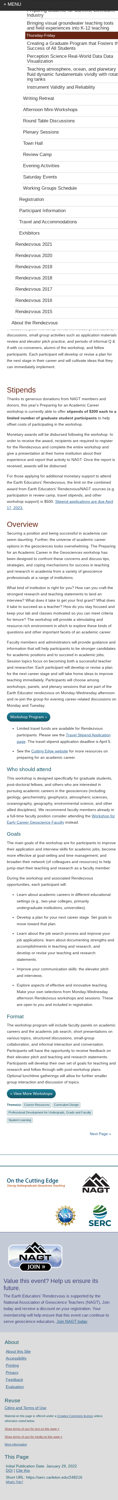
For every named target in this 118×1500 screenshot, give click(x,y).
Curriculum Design (66, 1104)
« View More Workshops (31, 1093)
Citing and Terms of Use (25, 1408)
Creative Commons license (75, 1416)
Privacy (12, 1372)
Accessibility (16, 1358)
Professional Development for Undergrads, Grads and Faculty (50, 1112)
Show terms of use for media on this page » (33, 1436)
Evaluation (15, 1386)
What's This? (14, 1482)
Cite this (23, 1470)
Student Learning (20, 1120)
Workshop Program (28, 717)
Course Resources (37, 1104)
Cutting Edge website (49, 751)
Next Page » (100, 1134)
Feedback (14, 1379)
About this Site (18, 1351)
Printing (12, 1365)
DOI (9, 1470)
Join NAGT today (72, 1321)
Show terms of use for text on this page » (32, 1428)
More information (16, 1444)
